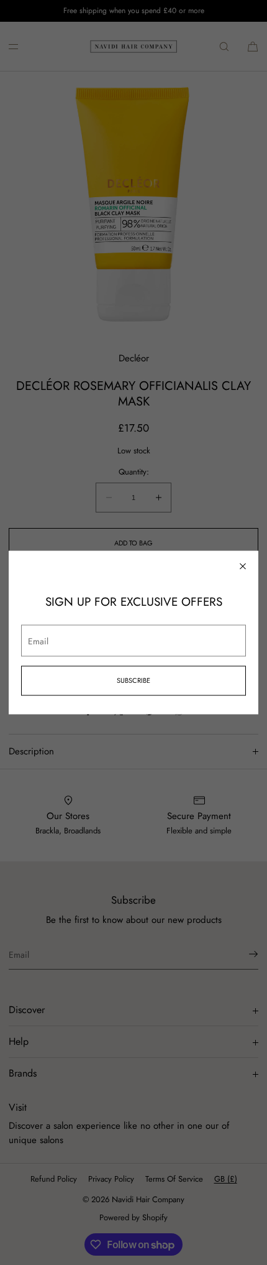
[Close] (242, 566)
